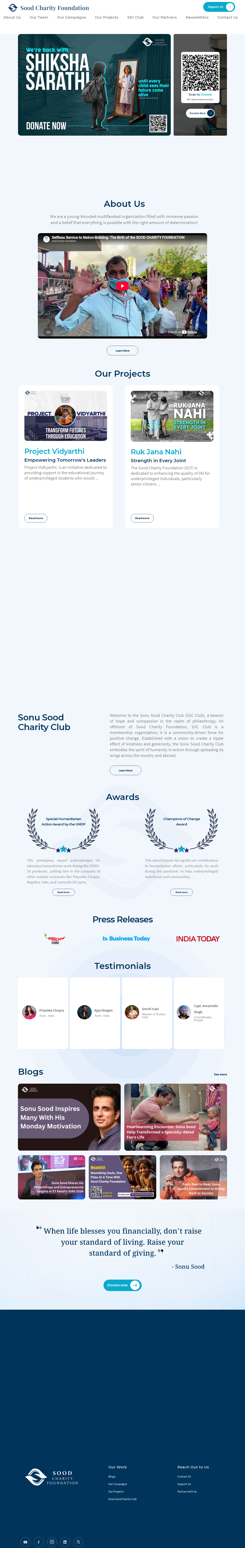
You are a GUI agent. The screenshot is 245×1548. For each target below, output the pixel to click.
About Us (12, 17)
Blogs (112, 1477)
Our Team (39, 17)
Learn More (122, 350)
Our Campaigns (117, 1484)
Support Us (184, 1484)
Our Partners (164, 17)
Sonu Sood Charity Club (122, 1499)
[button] (238, 456)
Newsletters (197, 17)
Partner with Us (187, 1492)
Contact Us (184, 1477)
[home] (47, 8)
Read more (36, 518)
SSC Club (135, 17)
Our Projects (116, 1492)
